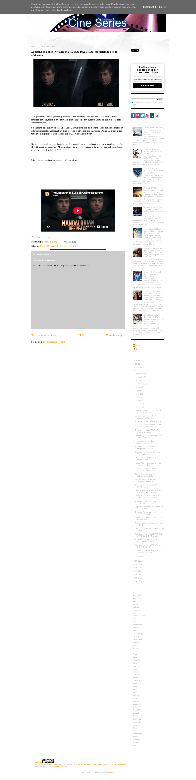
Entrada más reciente (43, 335)
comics (135, 631)
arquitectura (137, 598)
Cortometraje (138, 634)
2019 (135, 564)
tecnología (137, 722)
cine (134, 619)
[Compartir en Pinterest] (75, 242)
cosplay (136, 636)
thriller (135, 728)
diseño (135, 645)
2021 (135, 371)
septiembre (140, 384)
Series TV (58, 246)
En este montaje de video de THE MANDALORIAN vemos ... (148, 469)
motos (135, 687)
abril (137, 401)
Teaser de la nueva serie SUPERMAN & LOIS (144, 475)
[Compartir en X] (70, 242)
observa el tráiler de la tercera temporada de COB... (146, 551)
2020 (135, 561)
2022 (135, 367)
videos (75, 246)
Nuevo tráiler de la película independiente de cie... (145, 442)
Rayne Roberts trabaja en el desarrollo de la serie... (145, 480)
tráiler (135, 731)
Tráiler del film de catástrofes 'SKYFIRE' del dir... (146, 513)
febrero (138, 407)
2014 (135, 581)
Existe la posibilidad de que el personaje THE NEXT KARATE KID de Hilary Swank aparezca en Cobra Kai (154, 252)
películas (136, 695)
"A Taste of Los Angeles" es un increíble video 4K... (147, 459)
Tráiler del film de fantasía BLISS (148, 421)
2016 (135, 575)
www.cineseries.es (59, 766)
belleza (135, 604)
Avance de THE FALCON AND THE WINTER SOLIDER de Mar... (149, 535)
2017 (135, 571)
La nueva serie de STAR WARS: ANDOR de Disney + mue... (147, 497)
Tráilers (116, 38)
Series (89, 38)
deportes (136, 642)
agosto (138, 387)
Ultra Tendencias (42, 237)
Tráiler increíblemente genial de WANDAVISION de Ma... (147, 540)
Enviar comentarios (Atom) (54, 342)
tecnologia (137, 719)
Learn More (149, 7)
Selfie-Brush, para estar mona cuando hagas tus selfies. (153, 151)
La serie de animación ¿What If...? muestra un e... (148, 519)
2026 (135, 361)
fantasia (136, 657)
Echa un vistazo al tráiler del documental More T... (146, 417)
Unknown (139, 349)
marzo (138, 404)
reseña (135, 701)
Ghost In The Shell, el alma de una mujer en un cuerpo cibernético (153, 274)
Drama (135, 651)
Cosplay (147, 38)
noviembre (140, 377)
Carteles (65, 38)
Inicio (36, 38)
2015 (135, 578)
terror (135, 725)
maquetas (136, 672)
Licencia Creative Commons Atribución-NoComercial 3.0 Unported (100, 764)
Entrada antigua (115, 335)
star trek (136, 713)
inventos (136, 666)
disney (135, 648)
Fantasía (136, 660)
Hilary (137, 345)
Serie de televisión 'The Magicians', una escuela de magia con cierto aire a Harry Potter (154, 211)
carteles (136, 607)
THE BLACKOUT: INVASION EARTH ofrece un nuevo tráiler (154, 171)
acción (135, 592)
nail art (135, 690)
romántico (136, 704)
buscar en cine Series (142, 103)
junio (138, 394)
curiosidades (138, 639)
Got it (162, 7)
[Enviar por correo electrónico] (65, 242)
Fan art (135, 654)
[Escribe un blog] (67, 242)
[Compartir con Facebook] (72, 242)
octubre (139, 380)
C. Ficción (131, 38)
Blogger (111, 772)
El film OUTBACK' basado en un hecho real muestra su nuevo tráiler (153, 190)
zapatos (136, 746)
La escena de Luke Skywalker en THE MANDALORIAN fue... (148, 491)
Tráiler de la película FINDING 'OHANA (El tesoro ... (146, 431)
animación (137, 595)
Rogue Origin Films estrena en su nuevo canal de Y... (148, 464)
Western (136, 740)
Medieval (136, 681)
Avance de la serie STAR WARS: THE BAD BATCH (148, 546)
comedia (136, 628)
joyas (135, 669)
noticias (136, 693)
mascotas (136, 678)
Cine (77, 38)
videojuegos (137, 734)
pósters (136, 698)
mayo (138, 397)
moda (135, 684)
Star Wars (68, 246)
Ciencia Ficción (46, 246)
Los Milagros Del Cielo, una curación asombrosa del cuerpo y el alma (153, 231)
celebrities (137, 610)
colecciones (137, 625)
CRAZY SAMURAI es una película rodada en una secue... (148, 426)
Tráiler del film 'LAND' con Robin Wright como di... (147, 486)
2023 (135, 364)
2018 (135, 568)
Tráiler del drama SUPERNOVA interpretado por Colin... (147, 448)
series (135, 707)
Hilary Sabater (51, 764)
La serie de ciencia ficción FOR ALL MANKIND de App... (149, 411)
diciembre (140, 374)
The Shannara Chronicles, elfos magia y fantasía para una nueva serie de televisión (154, 131)
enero (138, 557)
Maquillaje (137, 675)
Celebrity (49, 38)
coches (135, 622)
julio (137, 391)
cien (134, 613)
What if (102, 38)
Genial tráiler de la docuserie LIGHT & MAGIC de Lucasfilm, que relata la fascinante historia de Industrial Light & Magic (154, 320)
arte (134, 601)
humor (135, 663)
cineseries (38, 762)
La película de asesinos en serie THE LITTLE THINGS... (149, 508)
